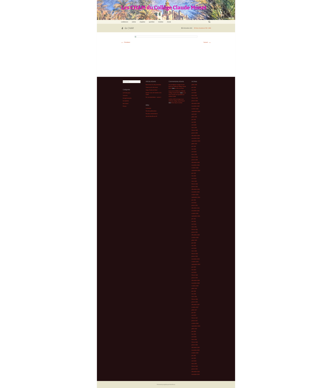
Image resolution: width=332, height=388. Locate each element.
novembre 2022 (196, 192)
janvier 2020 (195, 256)
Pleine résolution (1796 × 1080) (203, 28)
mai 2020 (194, 245)
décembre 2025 (196, 103)
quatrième (151, 22)
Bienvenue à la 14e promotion (153, 84)
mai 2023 (194, 176)
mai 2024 (194, 149)
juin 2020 (194, 243)
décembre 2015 (196, 347)
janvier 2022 (195, 205)
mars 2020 (194, 251)
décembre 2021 (196, 208)
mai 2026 (194, 90)
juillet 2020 (194, 240)
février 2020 (195, 253)
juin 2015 (194, 355)
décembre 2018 (196, 280)
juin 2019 (194, 267)
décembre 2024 (196, 135)
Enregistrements (127, 98)
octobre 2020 (195, 237)
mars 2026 (194, 95)
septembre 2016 (196, 326)
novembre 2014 (196, 374)
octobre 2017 (195, 307)
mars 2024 (194, 154)
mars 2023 (194, 181)
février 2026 (195, 98)
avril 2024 (194, 151)
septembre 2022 (196, 197)
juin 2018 (194, 291)
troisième (160, 22)
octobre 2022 (195, 194)
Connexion (148, 108)
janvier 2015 (195, 369)
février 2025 (195, 130)
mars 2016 (194, 339)
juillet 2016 (194, 328)
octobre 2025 (195, 109)
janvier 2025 (195, 133)
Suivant (207, 42)
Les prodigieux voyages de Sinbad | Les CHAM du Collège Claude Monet (177, 86)
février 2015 (195, 366)
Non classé (125, 103)
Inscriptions (126, 101)
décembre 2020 (196, 235)
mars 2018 (194, 296)
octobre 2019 (195, 261)
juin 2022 (194, 200)
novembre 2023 (196, 165)
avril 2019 (194, 272)
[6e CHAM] (166, 54)
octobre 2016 (195, 323)
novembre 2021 (196, 210)
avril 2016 (194, 336)
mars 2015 (194, 363)
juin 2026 (194, 87)
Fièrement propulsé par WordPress (166, 384)
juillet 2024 (194, 143)
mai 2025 (194, 122)
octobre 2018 (195, 286)
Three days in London (176, 102)
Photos (124, 106)
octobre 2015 (195, 353)
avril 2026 (194, 92)
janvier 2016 (195, 345)
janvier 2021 (195, 232)
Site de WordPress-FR (151, 116)
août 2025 (194, 114)
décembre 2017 (196, 304)
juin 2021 (194, 218)
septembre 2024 (196, 141)
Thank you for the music (152, 87)
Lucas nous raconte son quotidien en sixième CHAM (177, 94)
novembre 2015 (196, 350)
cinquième (142, 22)
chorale (169, 22)
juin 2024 (194, 146)
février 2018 (195, 299)
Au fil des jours (126, 93)
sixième (134, 22)
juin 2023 (194, 173)
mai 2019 (194, 269)
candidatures (124, 22)
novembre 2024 (196, 138)
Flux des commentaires (152, 113)
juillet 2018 (194, 288)
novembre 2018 (196, 283)
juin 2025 (194, 119)
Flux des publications (151, 111)
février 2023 (195, 184)
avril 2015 (194, 361)
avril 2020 (194, 248)
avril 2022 (194, 202)
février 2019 (195, 275)
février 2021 (195, 229)
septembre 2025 (196, 111)
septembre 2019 (196, 264)
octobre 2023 (195, 168)
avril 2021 (194, 224)
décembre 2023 (196, 162)
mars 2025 (194, 127)
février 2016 (195, 342)
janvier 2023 (195, 186)
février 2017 (195, 318)
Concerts (125, 95)
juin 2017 (194, 312)
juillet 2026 (194, 84)
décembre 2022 (196, 189)
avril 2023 (194, 178)
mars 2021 (194, 227)
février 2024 (195, 157)
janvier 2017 (195, 320)
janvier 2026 (195, 100)
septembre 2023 (196, 170)
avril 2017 (194, 315)
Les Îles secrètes (179, 88)
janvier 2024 (195, 159)
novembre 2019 (196, 259)
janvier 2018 (195, 302)
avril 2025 (194, 125)
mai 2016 (194, 334)
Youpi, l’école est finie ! (152, 90)
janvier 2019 (195, 277)
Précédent (125, 42)
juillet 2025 (194, 117)
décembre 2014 (196, 371)
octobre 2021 (195, 213)
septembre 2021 (196, 216)
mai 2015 (194, 358)
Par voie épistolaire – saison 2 (153, 97)
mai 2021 (194, 221)
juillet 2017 (194, 310)
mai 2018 (194, 294)
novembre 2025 (196, 106)
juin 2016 (194, 331)
